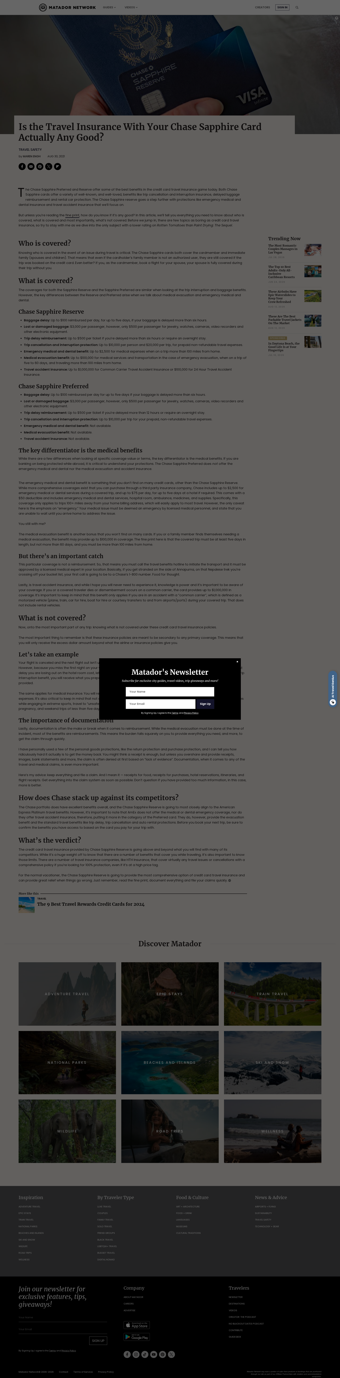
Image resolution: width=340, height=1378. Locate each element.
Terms (175, 712)
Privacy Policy (191, 712)
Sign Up (205, 704)
